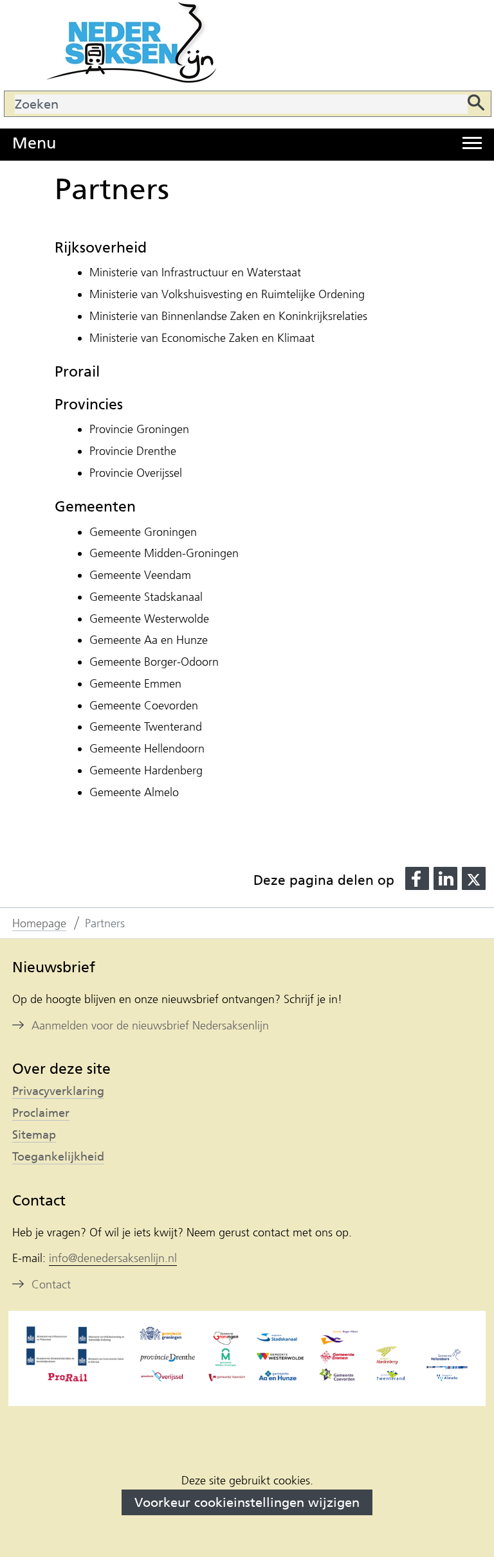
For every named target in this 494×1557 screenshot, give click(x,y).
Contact (51, 1284)
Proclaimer (40, 1113)
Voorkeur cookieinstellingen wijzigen (247, 1502)
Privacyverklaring (58, 1091)
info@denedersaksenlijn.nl (113, 1258)
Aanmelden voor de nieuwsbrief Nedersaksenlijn (150, 1026)
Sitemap (34, 1135)
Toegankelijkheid (58, 1157)
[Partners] (247, 1358)
